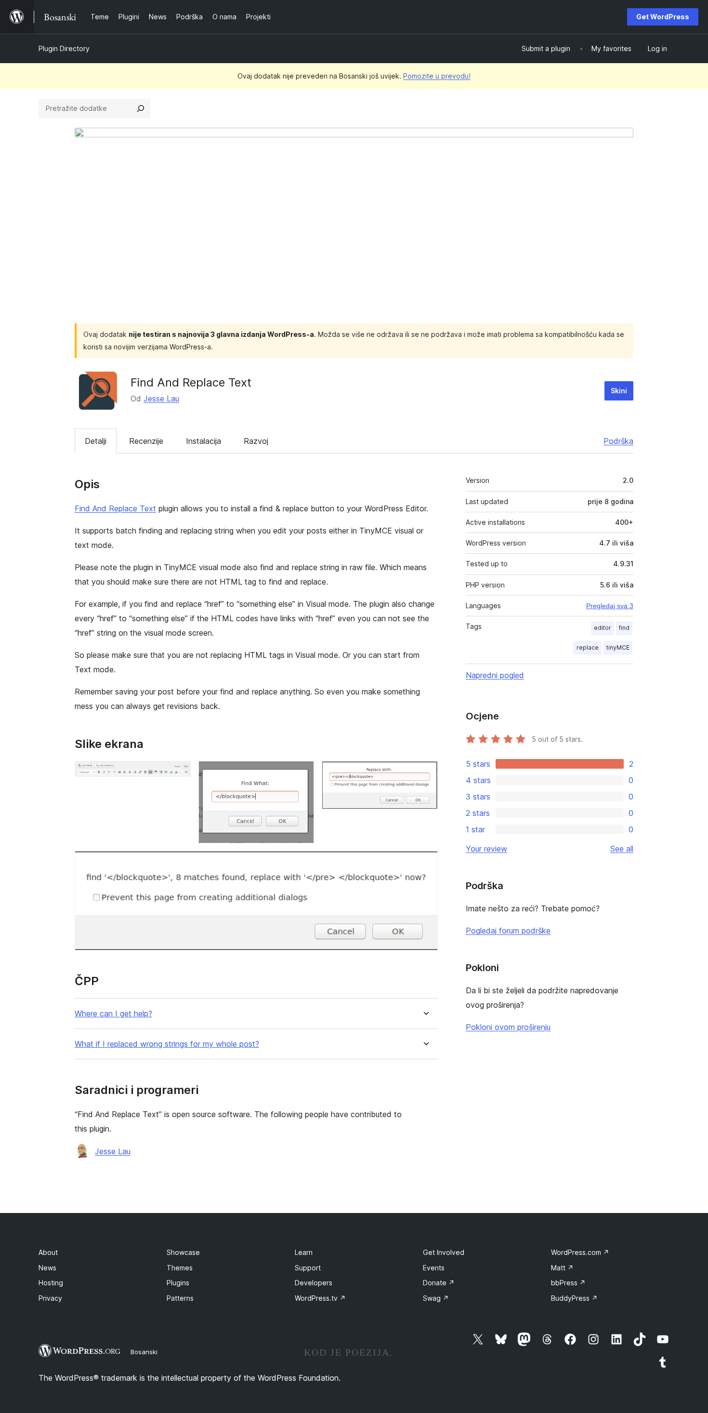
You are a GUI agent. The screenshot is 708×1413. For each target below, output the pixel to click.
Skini (619, 391)
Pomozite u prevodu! (437, 76)
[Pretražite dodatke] (140, 108)
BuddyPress (574, 1298)
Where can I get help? (113, 1013)
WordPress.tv (320, 1298)
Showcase (183, 1252)
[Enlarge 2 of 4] (301, 774)
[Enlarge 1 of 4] (178, 774)
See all (621, 848)
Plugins (178, 1283)
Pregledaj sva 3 (609, 606)
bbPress (568, 1283)
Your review (486, 848)
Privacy (50, 1298)
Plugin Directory (64, 48)
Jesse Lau (161, 398)
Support (308, 1268)
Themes (180, 1268)
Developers (313, 1283)
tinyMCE (617, 647)
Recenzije (146, 441)
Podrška (618, 441)
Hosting (51, 1283)
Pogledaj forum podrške (508, 930)
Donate (439, 1283)
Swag (436, 1298)
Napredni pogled (495, 675)
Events (434, 1268)
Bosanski (144, 1352)
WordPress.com (580, 1252)
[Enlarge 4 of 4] (425, 864)
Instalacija (203, 441)
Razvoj (256, 441)
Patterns (180, 1298)
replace (588, 647)
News (47, 1268)
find (624, 627)
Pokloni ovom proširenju (508, 1027)
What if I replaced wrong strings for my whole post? (167, 1044)
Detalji (95, 441)
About (48, 1252)
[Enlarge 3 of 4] (425, 774)
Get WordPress (662, 17)
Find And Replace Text (115, 508)
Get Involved (443, 1252)
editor (602, 627)
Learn (304, 1252)
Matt (562, 1268)
